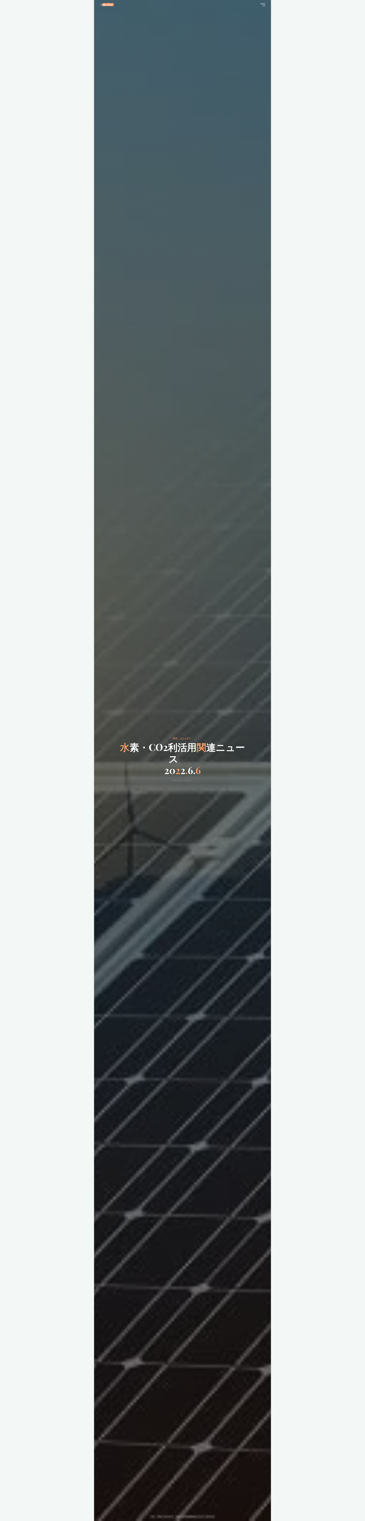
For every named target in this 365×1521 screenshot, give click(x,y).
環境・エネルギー (182, 738)
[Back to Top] (354, 1510)
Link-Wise (107, 4)
